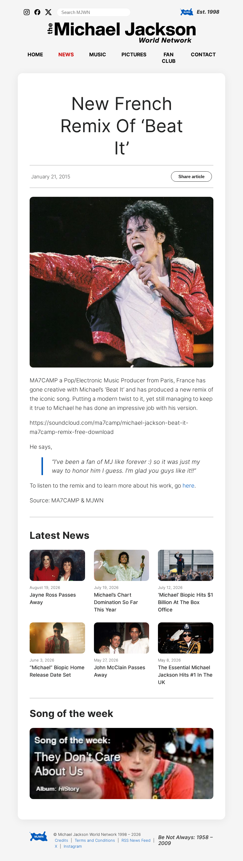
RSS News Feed (136, 840)
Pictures (134, 54)
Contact (203, 54)
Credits (61, 840)
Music (97, 54)
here (188, 485)
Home (35, 54)
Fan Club (168, 58)
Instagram (73, 846)
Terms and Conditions (95, 840)
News (66, 54)
